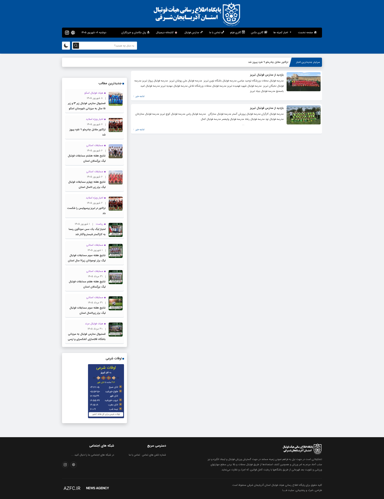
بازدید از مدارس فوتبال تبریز (267, 75)
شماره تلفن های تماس (154, 455)
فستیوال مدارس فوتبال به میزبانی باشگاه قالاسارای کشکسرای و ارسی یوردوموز (87, 339)
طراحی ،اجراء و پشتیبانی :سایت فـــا (302, 490)
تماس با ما (134, 455)
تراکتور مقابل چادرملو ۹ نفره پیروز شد (268, 62)
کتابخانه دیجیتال (165, 32)
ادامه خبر (139, 96)
